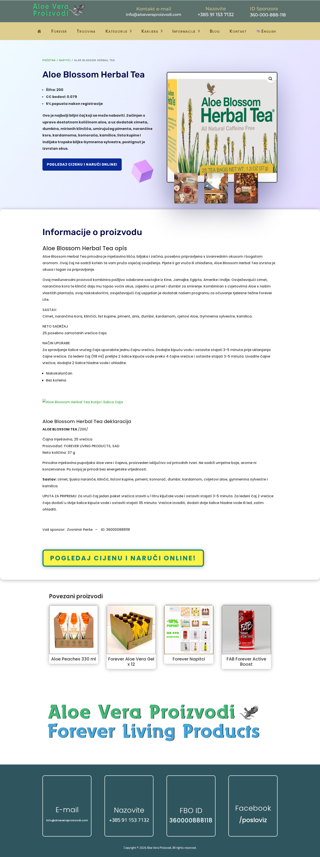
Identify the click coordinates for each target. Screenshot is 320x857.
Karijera (149, 31)
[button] (271, 79)
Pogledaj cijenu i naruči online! (82, 164)
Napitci (65, 60)
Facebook (253, 808)
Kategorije (116, 31)
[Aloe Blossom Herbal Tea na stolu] (186, 202)
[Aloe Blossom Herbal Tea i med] (246, 202)
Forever (59, 31)
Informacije (183, 31)
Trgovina (86, 31)
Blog (215, 31)
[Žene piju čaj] (216, 202)
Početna (49, 60)
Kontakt (238, 31)
